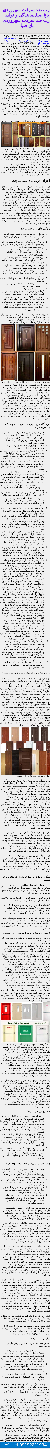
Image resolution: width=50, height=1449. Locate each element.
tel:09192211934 (30, 1444)
